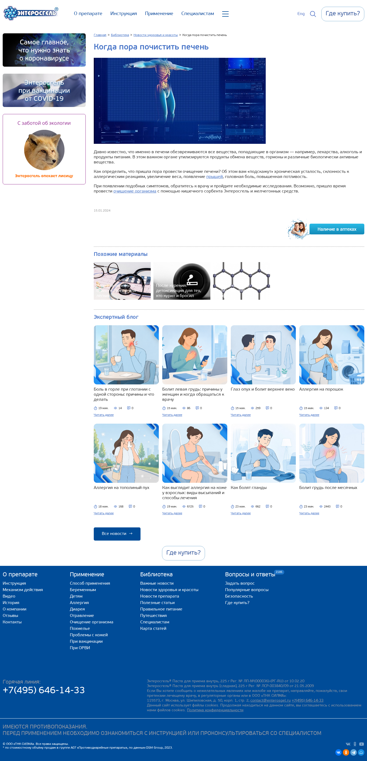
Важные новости (157, 583)
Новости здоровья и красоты (169, 590)
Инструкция (123, 14)
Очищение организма (91, 622)
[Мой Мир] (361, 752)
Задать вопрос (240, 583)
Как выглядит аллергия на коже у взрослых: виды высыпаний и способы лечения (194, 493)
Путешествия (153, 616)
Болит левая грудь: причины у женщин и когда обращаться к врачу (193, 394)
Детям (76, 596)
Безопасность (239, 596)
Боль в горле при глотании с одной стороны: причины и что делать (124, 394)
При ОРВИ (80, 648)
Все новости (117, 534)
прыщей (214, 177)
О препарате (88, 14)
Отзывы (10, 616)
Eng (301, 14)
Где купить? (237, 603)
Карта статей (153, 629)
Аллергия (79, 603)
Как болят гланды (249, 488)
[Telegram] (353, 752)
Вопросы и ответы (250, 574)
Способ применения (90, 583)
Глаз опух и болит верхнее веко (263, 389)
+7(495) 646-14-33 (44, 691)
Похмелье (80, 629)
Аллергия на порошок (321, 389)
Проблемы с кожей (89, 635)
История (11, 603)
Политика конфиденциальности (215, 710)
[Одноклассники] (346, 752)
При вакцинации (86, 641)
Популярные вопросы (246, 590)
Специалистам (197, 14)
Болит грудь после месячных (328, 488)
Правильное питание (161, 609)
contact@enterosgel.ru (270, 701)
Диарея (77, 609)
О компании (14, 609)
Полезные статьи (157, 603)
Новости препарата (159, 596)
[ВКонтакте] (338, 752)
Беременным (83, 590)
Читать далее (104, 415)
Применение (159, 14)
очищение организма (134, 191)
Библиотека (156, 575)
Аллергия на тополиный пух (121, 488)
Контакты (12, 622)
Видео (9, 596)
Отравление (82, 616)
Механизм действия (23, 590)
